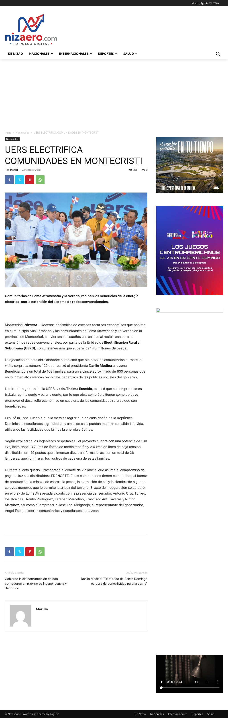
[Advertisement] (114, 92)
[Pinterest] (29, 179)
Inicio (8, 132)
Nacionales (22, 132)
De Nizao (140, 714)
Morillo (14, 169)
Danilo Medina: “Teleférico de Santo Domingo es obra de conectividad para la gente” (114, 581)
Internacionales (177, 714)
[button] (217, 53)
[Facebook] (9, 179)
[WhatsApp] (40, 179)
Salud (210, 714)
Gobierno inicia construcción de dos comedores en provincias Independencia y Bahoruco (36, 583)
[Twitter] (19, 179)
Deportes (197, 714)
